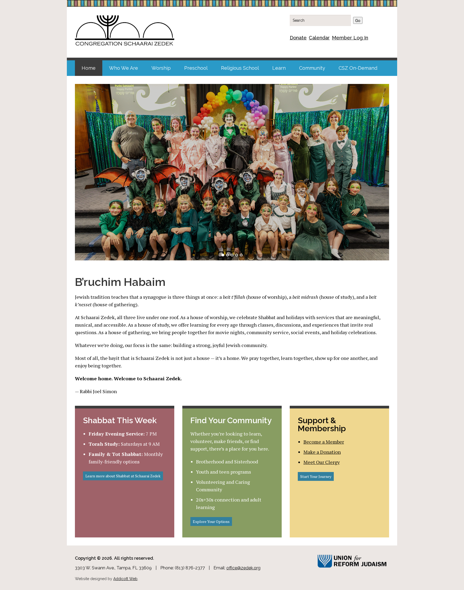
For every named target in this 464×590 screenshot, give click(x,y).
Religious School (240, 68)
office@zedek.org (243, 567)
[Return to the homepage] (124, 29)
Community (312, 68)
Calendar (319, 37)
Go (357, 20)
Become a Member (323, 441)
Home (89, 68)
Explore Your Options (211, 521)
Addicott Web (125, 579)
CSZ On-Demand (358, 68)
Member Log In (350, 37)
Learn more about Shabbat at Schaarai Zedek (123, 475)
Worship (161, 68)
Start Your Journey (315, 476)
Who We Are (123, 68)
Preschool (196, 68)
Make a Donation (322, 452)
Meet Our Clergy (321, 462)
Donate (298, 37)
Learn (279, 68)
